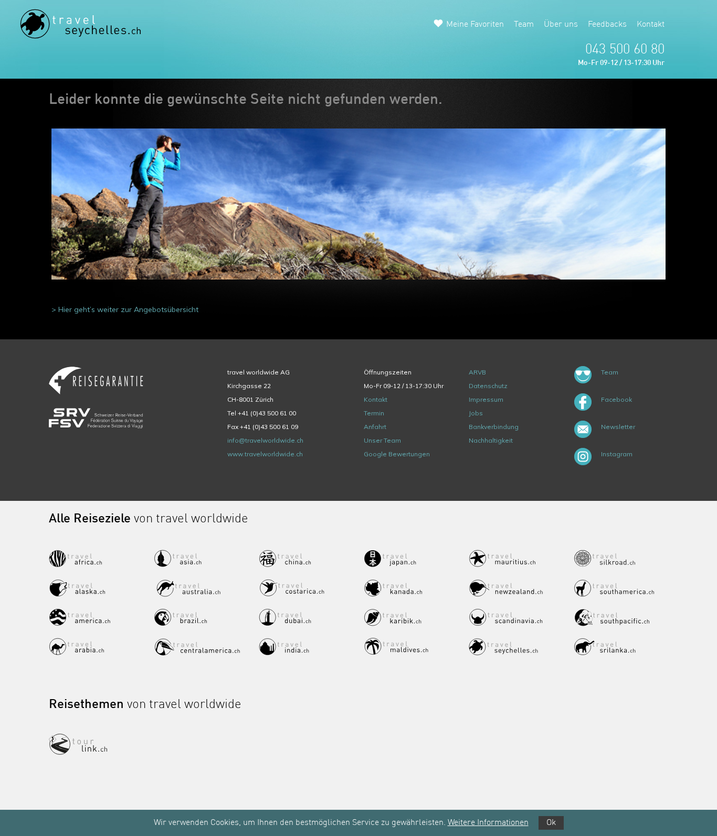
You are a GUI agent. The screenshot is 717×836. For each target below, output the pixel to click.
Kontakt (651, 24)
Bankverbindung (494, 427)
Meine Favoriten (475, 24)
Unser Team (382, 440)
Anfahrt (375, 427)
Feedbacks (607, 24)
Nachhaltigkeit (491, 440)
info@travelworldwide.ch (265, 440)
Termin (374, 413)
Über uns (561, 24)
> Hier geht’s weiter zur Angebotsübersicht (124, 309)
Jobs (476, 413)
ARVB (477, 372)
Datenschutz (488, 386)
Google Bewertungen (397, 454)
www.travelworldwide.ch (265, 454)
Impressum (486, 399)
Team (524, 24)
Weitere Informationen (488, 823)
